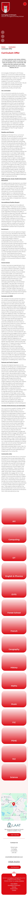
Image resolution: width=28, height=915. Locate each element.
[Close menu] (25, 4)
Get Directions (15, 867)
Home (3, 47)
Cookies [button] (14, 890)
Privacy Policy (14, 888)
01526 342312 (14, 862)
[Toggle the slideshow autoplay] (2, 40)
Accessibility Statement (14, 885)
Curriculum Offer (6, 49)
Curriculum (12, 47)
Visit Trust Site (15, 834)
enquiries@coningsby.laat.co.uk (14, 857)
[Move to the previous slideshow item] (2, 32)
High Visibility (14, 883)
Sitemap (14, 887)
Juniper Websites (19, 881)
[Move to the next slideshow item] (2, 36)
